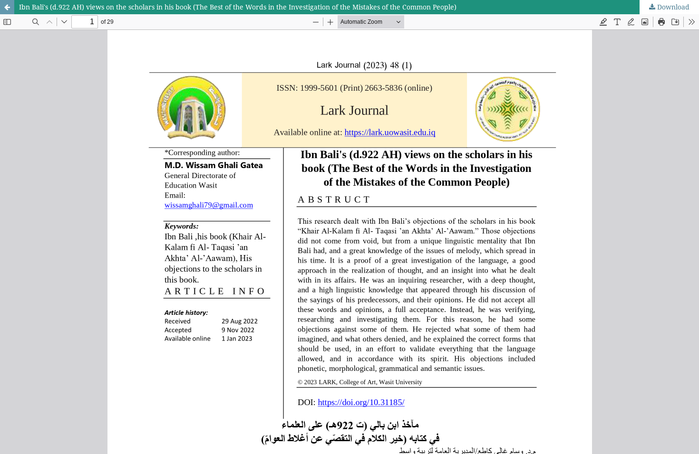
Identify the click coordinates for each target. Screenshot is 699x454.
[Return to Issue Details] (7, 7)
